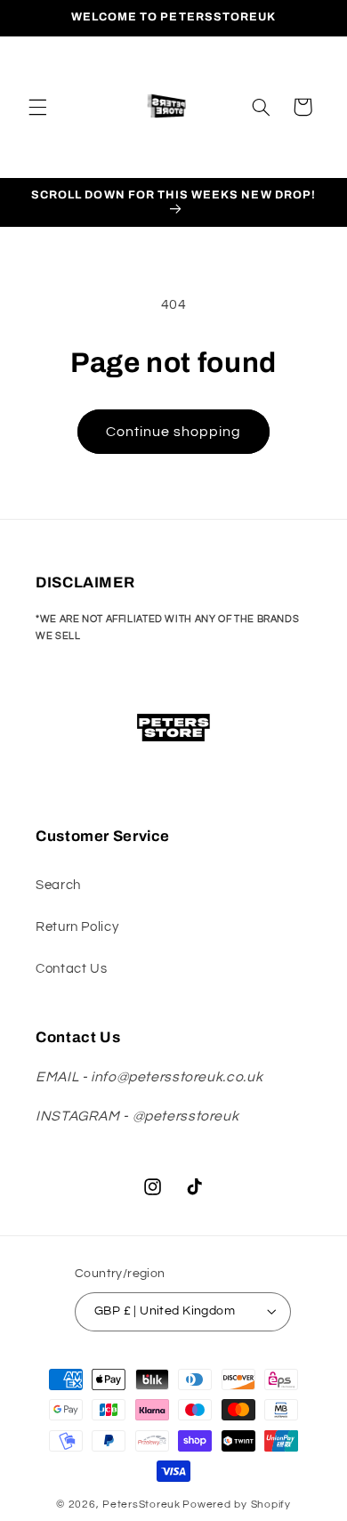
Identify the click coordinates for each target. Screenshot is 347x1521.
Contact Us (71, 968)
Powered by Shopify (236, 1504)
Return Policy (77, 927)
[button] (37, 106)
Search (58, 885)
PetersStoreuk (141, 1504)
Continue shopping (174, 432)
